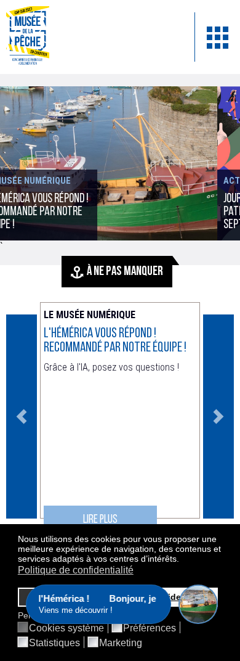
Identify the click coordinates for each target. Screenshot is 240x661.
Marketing (120, 643)
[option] (120, 416)
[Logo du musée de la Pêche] (91, 37)
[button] (182, 560)
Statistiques (54, 643)
